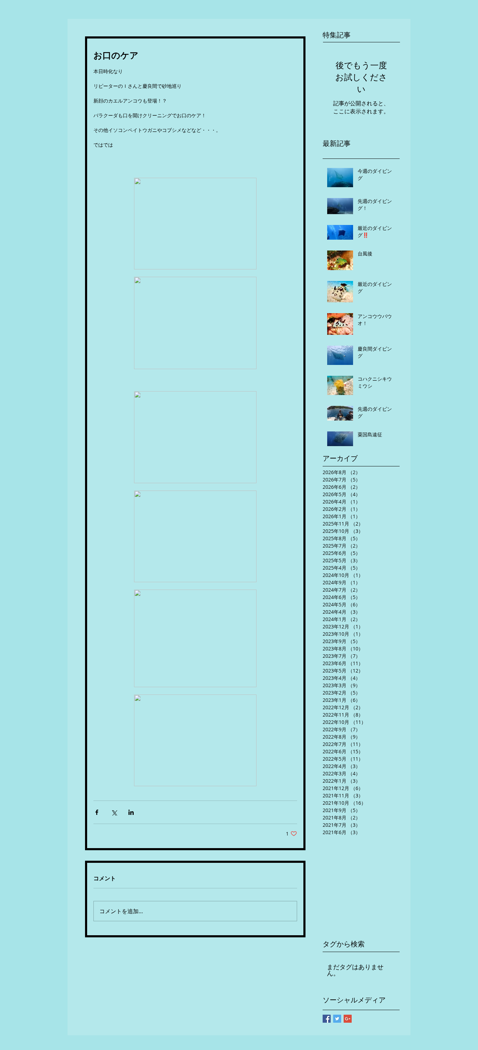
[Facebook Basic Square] (327, 1019)
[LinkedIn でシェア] (131, 812)
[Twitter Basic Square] (337, 1019)
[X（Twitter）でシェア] (114, 812)
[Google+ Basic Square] (348, 1019)
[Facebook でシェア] (96, 812)
